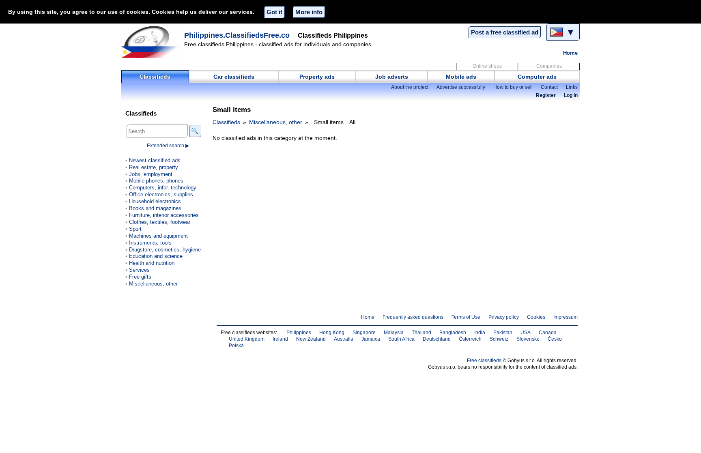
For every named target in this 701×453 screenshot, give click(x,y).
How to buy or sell (513, 87)
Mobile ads (461, 76)
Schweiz (499, 339)
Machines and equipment (158, 236)
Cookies (536, 317)
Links (572, 87)
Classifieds (155, 76)
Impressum (565, 317)
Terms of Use (466, 317)
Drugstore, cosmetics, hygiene (165, 250)
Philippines (298, 332)
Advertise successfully (461, 87)
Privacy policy (503, 317)
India (479, 332)
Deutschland (437, 339)
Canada (548, 332)
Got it (274, 12)
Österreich (470, 339)
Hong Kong (331, 332)
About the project (409, 87)
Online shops (487, 66)
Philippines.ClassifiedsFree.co (237, 35)
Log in (571, 95)
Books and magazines (155, 208)
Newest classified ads (155, 160)
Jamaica (370, 339)
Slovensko (528, 339)
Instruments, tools (150, 243)
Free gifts (140, 277)
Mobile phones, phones (156, 181)
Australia (343, 339)
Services (139, 270)
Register (546, 95)
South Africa (401, 339)
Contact (549, 87)
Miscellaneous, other (275, 122)
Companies (549, 66)
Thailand (421, 332)
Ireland (280, 339)
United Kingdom (246, 339)
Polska (236, 345)
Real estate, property (153, 167)
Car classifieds (233, 76)
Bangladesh (452, 332)
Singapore (364, 332)
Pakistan (502, 332)
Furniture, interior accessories (164, 215)
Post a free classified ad (504, 32)
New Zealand (311, 339)
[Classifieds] (151, 42)
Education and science (156, 256)
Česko (555, 339)
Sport (135, 229)
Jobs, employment (150, 174)
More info (309, 12)
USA (525, 332)
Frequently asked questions (413, 317)
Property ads (317, 76)
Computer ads (537, 76)
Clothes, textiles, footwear (159, 222)
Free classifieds (484, 360)
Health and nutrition (151, 263)
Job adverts (391, 76)
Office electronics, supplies (161, 194)
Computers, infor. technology (162, 188)
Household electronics (155, 201)
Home (570, 53)
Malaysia (394, 332)
